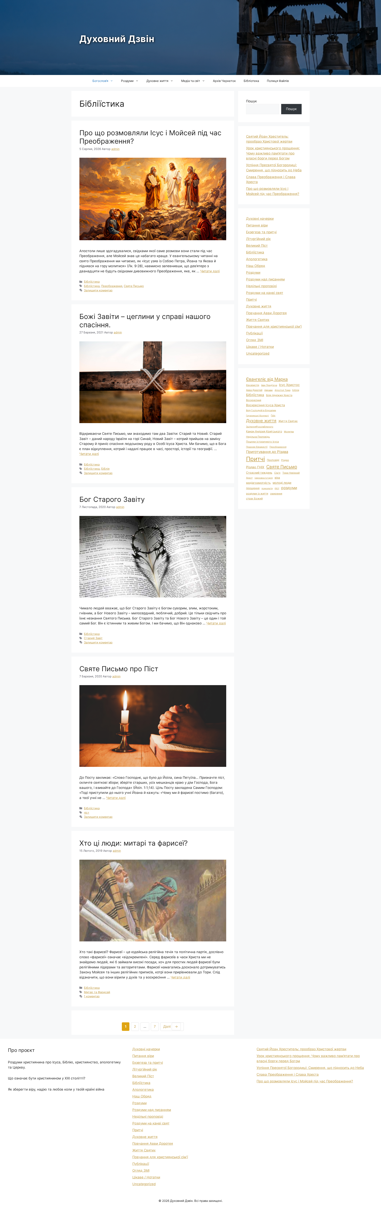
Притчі (251, 300)
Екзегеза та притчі (261, 232)
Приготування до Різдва (267, 451)
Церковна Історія (264, 478)
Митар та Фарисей (97, 992)
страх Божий (254, 498)
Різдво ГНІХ (255, 467)
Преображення (111, 286)
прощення (253, 488)
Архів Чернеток (224, 81)
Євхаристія (252, 385)
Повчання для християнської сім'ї (274, 326)
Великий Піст (257, 246)
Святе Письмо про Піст (118, 668)
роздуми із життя (257, 493)
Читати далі (210, 271)
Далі (170, 1026)
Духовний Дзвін (116, 38)
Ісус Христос (289, 385)
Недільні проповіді (261, 286)
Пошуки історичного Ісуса (262, 441)
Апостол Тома (282, 390)
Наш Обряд (255, 266)
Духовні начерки (260, 219)
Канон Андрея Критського (264, 431)
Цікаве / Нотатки (260, 347)
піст (86, 812)
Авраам (268, 390)
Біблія (105, 468)
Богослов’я (100, 81)
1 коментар (92, 996)
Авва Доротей (254, 390)
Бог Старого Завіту (112, 499)
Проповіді (273, 460)
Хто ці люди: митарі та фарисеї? (133, 843)
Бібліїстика (92, 281)
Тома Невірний (291, 472)
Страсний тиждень (259, 472)
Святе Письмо (134, 286)
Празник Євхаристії (256, 447)
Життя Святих (257, 320)
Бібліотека (251, 81)
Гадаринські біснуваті (257, 415)
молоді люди (282, 483)
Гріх (273, 415)
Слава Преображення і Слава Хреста (288, 1074)
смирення (276, 493)
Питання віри (257, 225)
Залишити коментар (98, 290)
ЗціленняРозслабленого (259, 426)
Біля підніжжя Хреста (279, 395)
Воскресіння (253, 400)
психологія (267, 488)
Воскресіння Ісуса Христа (265, 405)
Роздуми (127, 81)
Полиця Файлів (278, 81)
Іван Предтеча (269, 385)
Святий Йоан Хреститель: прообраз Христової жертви (301, 1049)
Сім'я (277, 472)
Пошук (251, 101)
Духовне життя (157, 81)
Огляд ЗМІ (254, 340)
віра (277, 477)
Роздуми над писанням (265, 279)
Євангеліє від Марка (267, 379)
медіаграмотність (258, 482)
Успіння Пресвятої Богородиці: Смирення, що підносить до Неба (310, 1068)
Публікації (254, 333)
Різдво (285, 460)
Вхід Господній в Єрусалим (261, 410)
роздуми (289, 488)
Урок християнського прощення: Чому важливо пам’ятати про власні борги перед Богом (273, 153)
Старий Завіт (93, 638)
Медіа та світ (190, 81)
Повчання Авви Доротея (266, 313)
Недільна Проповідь (258, 436)
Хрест (249, 477)
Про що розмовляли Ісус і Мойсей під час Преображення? (305, 1081)
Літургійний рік (258, 239)
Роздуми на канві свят (264, 293)
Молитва (289, 431)
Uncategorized (257, 353)
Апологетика (256, 259)
